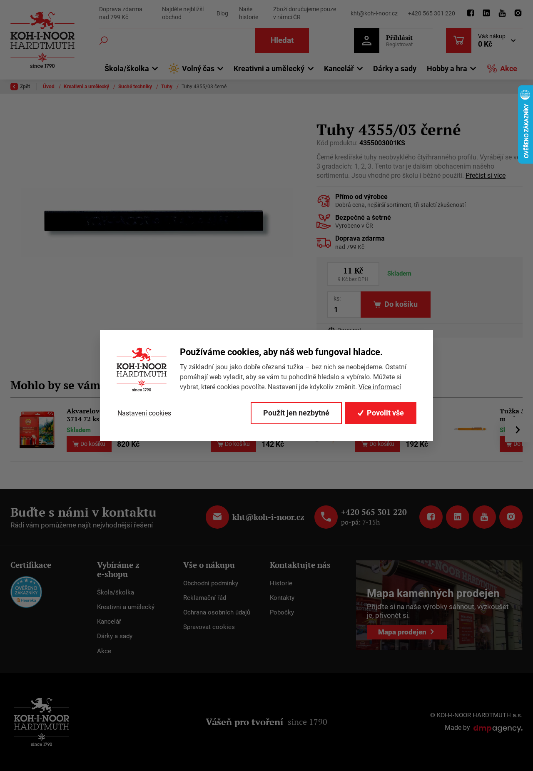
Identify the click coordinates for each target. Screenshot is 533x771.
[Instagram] (518, 13)
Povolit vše (385, 412)
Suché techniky (135, 87)
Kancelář (109, 621)
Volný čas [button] (198, 68)
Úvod (49, 87)
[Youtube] (502, 13)
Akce (508, 68)
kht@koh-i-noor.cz (374, 13)
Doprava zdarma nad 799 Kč (120, 13)
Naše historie (248, 13)
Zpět (25, 87)
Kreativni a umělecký (87, 87)
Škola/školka (115, 592)
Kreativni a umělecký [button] (269, 68)
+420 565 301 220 (431, 13)
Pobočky (282, 612)
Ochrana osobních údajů (216, 612)
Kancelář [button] (339, 68)
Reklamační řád (204, 598)
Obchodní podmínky (210, 583)
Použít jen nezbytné (296, 412)
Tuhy (167, 87)
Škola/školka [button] (127, 68)
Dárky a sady (394, 68)
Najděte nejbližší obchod (183, 13)
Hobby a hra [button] (447, 68)
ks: (337, 298)
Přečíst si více (486, 175)
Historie (281, 583)
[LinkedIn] (486, 13)
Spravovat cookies (209, 627)
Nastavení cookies (144, 413)
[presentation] (517, 429)
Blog (222, 13)
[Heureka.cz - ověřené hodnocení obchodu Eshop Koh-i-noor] (26, 591)
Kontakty (282, 598)
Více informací (380, 387)
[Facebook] (470, 13)
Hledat (282, 40)
